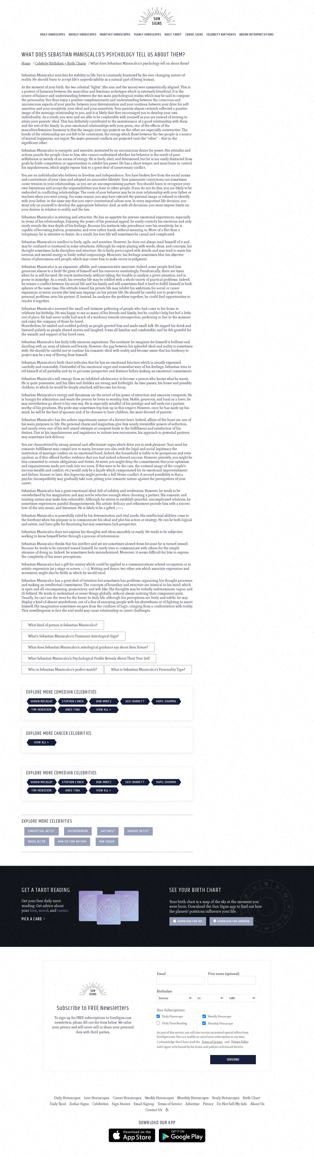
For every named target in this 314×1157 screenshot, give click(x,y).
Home (26, 63)
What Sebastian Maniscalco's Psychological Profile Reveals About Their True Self (89, 658)
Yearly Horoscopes (147, 34)
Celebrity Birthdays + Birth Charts (60, 63)
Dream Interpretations (256, 34)
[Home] (157, 16)
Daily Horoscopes (52, 34)
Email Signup (144, 1104)
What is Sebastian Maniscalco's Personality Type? (148, 669)
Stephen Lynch (73, 701)
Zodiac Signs (194, 34)
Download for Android (233, 921)
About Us (257, 1104)
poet (119, 508)
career (62, 910)
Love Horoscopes (96, 1098)
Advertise (192, 1104)
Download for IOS (189, 921)
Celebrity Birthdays (221, 34)
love (33, 910)
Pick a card (32, 919)
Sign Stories (121, 1104)
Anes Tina (72, 709)
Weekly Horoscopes (83, 34)
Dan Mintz (104, 701)
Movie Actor (36, 841)
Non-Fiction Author (72, 841)
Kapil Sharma (166, 701)
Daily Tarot (173, 34)
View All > (103, 709)
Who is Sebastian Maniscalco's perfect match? (62, 669)
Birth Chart (251, 1098)
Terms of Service (170, 1104)
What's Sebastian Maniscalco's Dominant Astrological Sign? (73, 636)
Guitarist (108, 831)
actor (84, 569)
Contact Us (153, 1110)
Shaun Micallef (42, 701)
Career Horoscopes (127, 1098)
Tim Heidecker (41, 709)
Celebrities (100, 1104)
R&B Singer (107, 841)
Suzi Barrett (135, 701)
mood (43, 910)
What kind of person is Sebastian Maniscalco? (62, 625)
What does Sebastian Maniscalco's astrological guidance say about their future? (88, 647)
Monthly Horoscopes (115, 34)
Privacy (208, 1104)
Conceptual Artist (41, 831)
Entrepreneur (78, 831)
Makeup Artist (138, 831)
